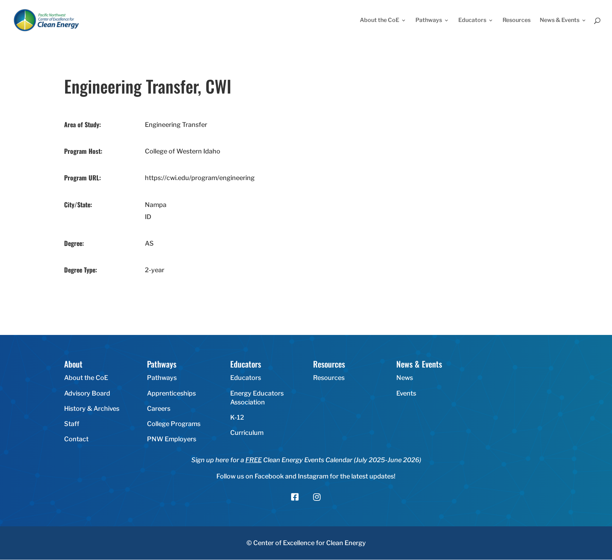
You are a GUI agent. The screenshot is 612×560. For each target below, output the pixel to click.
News (404, 377)
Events (406, 393)
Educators (472, 20)
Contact (76, 439)
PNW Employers (171, 439)
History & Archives (91, 408)
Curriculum (247, 432)
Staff (71, 423)
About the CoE (379, 20)
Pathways (428, 20)
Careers (158, 408)
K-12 (237, 417)
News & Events (559, 20)
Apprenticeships (171, 393)
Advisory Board (87, 393)
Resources (517, 20)
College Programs (173, 423)
